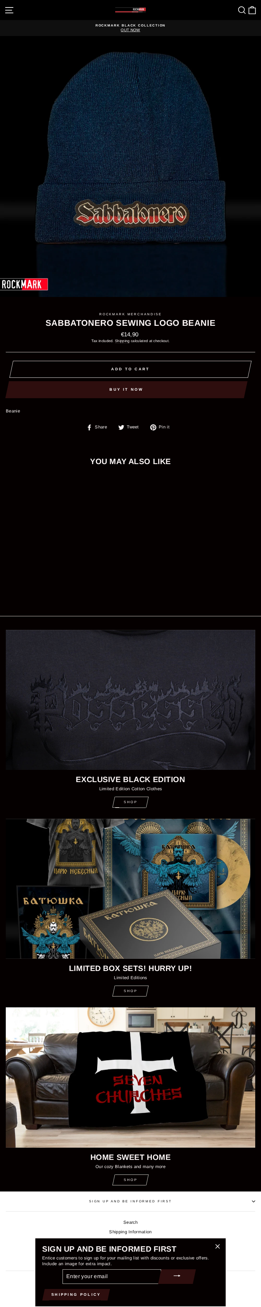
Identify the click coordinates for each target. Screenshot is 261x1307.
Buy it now (126, 389)
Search (130, 1222)
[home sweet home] (130, 1077)
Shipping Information (130, 1231)
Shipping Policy (76, 1294)
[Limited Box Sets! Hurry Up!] (130, 889)
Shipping (122, 341)
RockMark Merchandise (130, 314)
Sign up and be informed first (130, 1201)
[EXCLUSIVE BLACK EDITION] (130, 700)
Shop (131, 802)
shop (131, 991)
